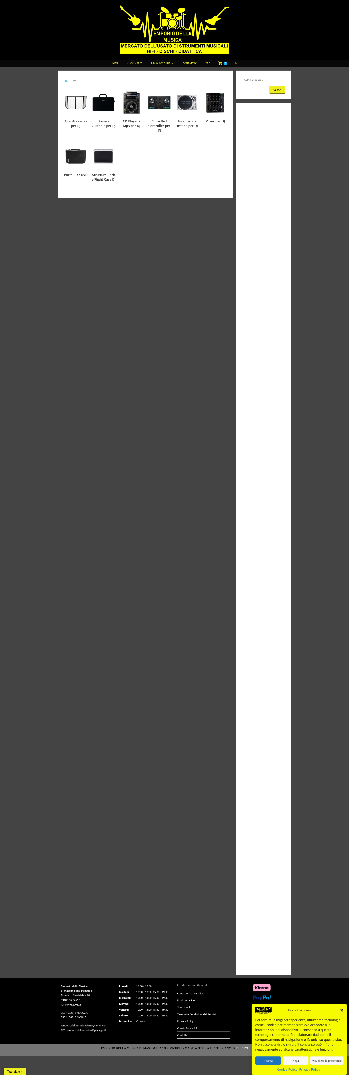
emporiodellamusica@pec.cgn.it (86, 1030)
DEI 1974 (242, 1048)
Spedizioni (183, 1007)
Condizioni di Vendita (190, 993)
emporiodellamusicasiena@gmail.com (84, 1025)
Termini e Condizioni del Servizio (197, 1014)
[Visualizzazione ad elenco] (75, 81)
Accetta (268, 1060)
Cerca (277, 89)
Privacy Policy (309, 1069)
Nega (295, 1060)
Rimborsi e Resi (186, 1000)
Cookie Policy (287, 1069)
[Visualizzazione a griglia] (67, 81)
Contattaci (183, 1035)
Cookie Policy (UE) (187, 1028)
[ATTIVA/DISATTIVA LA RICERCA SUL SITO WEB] (236, 63)
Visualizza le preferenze (327, 1060)
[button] (342, 1010)
